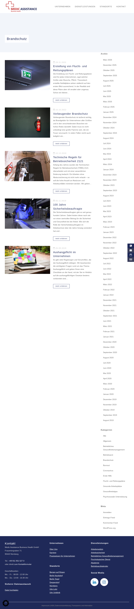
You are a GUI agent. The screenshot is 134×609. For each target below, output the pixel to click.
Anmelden (107, 512)
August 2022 (108, 258)
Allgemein (107, 441)
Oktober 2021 (109, 311)
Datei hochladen (11, 590)
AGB (52, 606)
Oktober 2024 (109, 128)
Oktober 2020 (109, 347)
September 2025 (110, 75)
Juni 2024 (107, 149)
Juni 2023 (107, 206)
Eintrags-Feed (109, 518)
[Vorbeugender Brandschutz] (27, 122)
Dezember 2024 (109, 117)
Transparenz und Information (82, 606)
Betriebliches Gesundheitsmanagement (107, 556)
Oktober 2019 (109, 410)
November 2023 (109, 180)
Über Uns (53, 549)
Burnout (106, 465)
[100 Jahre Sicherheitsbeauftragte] (27, 214)
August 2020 (108, 358)
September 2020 (110, 352)
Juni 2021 (107, 321)
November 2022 (109, 243)
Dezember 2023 (109, 175)
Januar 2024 (108, 169)
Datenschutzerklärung (63, 606)
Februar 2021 (109, 331)
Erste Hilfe (107, 476)
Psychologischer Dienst (100, 559)
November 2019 (109, 405)
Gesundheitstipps (110, 491)
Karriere (53, 553)
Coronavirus (108, 471)
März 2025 (107, 102)
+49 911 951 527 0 (16, 561)
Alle (104, 436)
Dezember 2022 (109, 237)
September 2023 (110, 190)
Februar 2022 (109, 290)
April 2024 (107, 159)
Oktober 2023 (109, 185)
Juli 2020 (107, 363)
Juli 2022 (107, 264)
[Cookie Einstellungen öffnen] (6, 606)
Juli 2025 (107, 86)
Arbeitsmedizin (97, 549)
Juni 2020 (107, 368)
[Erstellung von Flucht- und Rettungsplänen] (27, 75)
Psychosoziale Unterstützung (115, 497)
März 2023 (107, 222)
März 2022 (107, 284)
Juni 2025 (107, 91)
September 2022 (110, 253)
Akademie (95, 563)
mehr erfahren (61, 100)
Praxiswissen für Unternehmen (62, 556)
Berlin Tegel (54, 579)
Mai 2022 (107, 274)
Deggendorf (54, 582)
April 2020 (107, 378)
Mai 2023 (107, 211)
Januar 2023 (108, 232)
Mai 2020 (107, 373)
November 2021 (109, 305)
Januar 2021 (108, 337)
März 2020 (107, 384)
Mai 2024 (107, 154)
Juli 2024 (107, 143)
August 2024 (108, 138)
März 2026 (107, 60)
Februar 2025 (109, 107)
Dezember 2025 (109, 65)
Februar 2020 (109, 389)
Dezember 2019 (109, 399)
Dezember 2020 (109, 342)
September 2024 (110, 133)
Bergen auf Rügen (57, 572)
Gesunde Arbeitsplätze (112, 486)
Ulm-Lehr (53, 589)
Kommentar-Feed (110, 523)
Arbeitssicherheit (98, 553)
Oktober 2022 (109, 248)
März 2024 (107, 164)
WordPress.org (109, 528)
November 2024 (109, 122)
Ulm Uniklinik (55, 592)
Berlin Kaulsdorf (56, 576)
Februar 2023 (109, 227)
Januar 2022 (108, 295)
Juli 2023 (107, 201)
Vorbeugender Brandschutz (70, 113)
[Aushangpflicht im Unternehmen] (27, 260)
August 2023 (108, 196)
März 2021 (107, 326)
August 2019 (108, 420)
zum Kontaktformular (23, 564)
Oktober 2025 (109, 70)
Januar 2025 (108, 112)
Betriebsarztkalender (99, 566)
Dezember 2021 (109, 300)
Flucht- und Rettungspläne (114, 481)
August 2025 (108, 81)
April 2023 (107, 216)
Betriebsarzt (108, 455)
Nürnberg (53, 586)
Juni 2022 (107, 269)
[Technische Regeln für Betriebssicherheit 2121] (27, 166)
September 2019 (110, 415)
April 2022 (107, 279)
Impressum (45, 606)
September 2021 (110, 316)
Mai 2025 (107, 96)
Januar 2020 (108, 394)
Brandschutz (108, 460)
